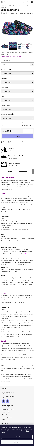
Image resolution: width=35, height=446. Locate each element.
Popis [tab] (10, 171)
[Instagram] (7, 401)
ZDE (20, 56)
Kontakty (4, 414)
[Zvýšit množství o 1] (32, 131)
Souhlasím (17, 442)
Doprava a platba (6, 412)
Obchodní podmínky (7, 417)
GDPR (3, 419)
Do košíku (17, 136)
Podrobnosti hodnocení (26, 13)
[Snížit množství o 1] (24, 131)
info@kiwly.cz (10, 392)
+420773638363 (10, 396)
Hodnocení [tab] (23, 171)
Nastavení (17, 437)
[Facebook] (3, 401)
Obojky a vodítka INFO (8, 409)
